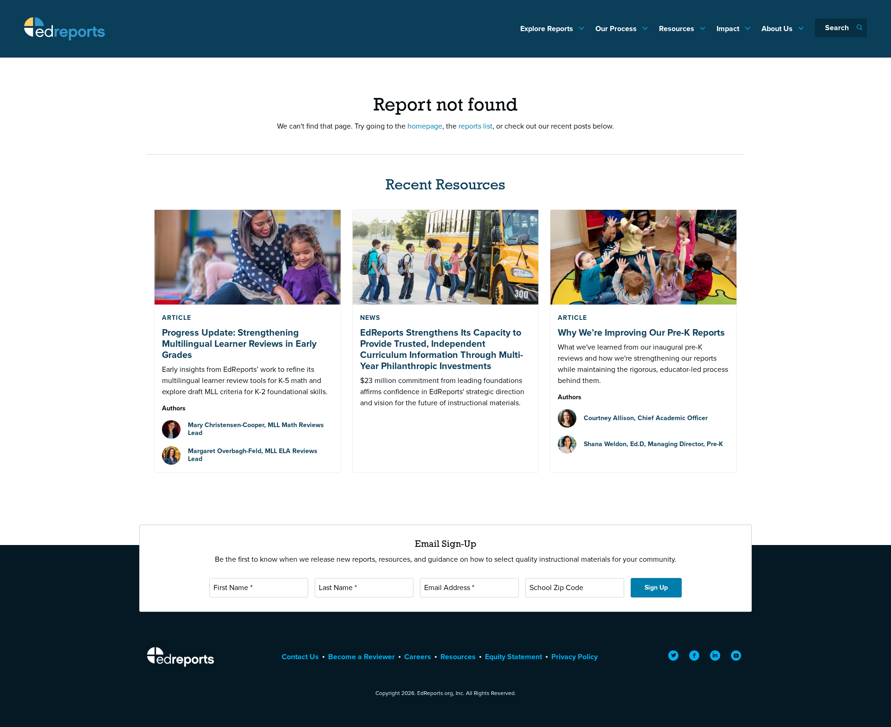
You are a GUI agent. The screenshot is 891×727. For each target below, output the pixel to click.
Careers (417, 656)
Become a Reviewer (361, 656)
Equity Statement (513, 656)
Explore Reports (547, 28)
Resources (677, 28)
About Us (778, 28)
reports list (475, 126)
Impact (729, 28)
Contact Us (300, 656)
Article (176, 318)
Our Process (617, 28)
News (370, 318)
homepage (424, 126)
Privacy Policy (574, 656)
